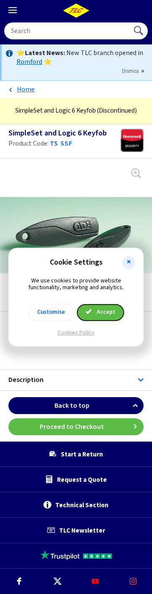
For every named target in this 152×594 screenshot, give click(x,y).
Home (26, 89)
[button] (128, 262)
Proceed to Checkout (72, 426)
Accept (105, 312)
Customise (51, 312)
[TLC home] (76, 10)
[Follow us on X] (57, 581)
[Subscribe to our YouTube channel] (95, 581)
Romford (29, 61)
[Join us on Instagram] (133, 581)
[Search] (139, 30)
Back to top (72, 405)
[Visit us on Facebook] (19, 581)
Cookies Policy (76, 333)
